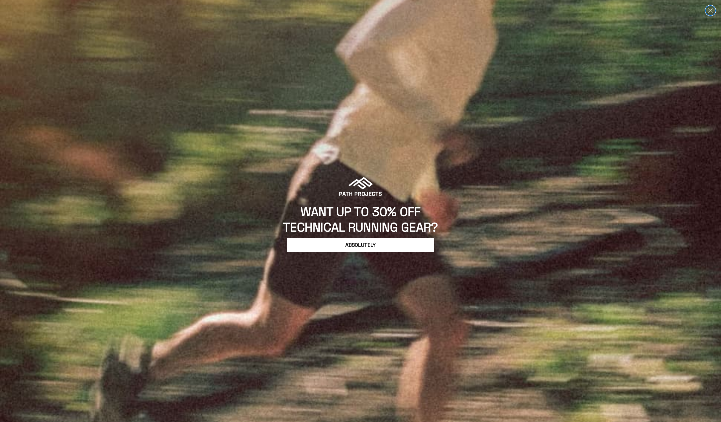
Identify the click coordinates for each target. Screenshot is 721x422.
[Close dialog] (710, 10)
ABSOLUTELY (360, 245)
